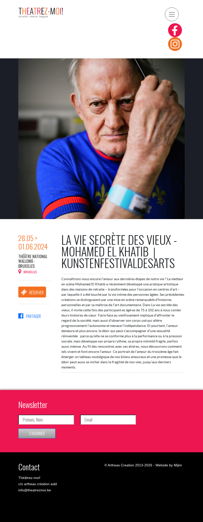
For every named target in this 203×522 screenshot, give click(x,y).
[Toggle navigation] (172, 14)
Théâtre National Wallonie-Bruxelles (32, 261)
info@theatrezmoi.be (34, 490)
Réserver (36, 292)
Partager (33, 316)
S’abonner (37, 433)
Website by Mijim (168, 465)
